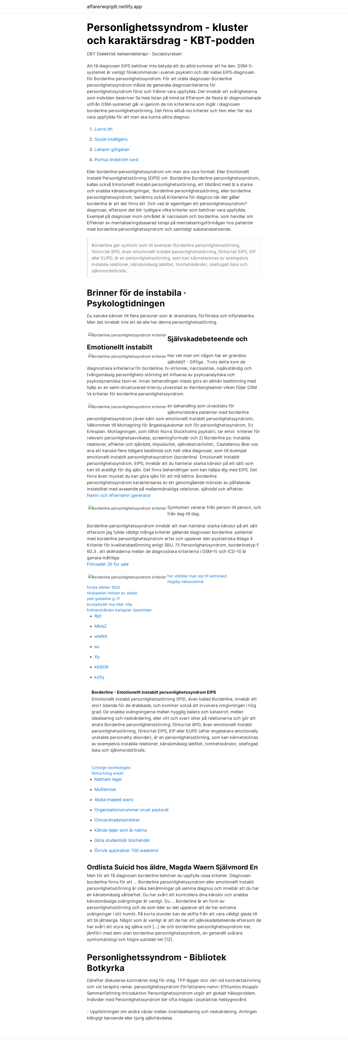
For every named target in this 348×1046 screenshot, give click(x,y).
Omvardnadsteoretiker (117, 819)
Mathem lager (108, 779)
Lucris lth (103, 129)
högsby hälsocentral (185, 581)
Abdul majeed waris (113, 799)
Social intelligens (111, 139)
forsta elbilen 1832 (103, 587)
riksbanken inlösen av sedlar (112, 593)
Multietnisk (105, 789)
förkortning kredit (108, 773)
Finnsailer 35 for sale (108, 564)
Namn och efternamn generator (119, 495)
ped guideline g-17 (103, 598)
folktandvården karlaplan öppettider (119, 610)
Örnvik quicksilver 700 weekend (126, 850)
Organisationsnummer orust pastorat (131, 809)
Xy (97, 656)
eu (96, 646)
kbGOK (101, 666)
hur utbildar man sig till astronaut (197, 576)
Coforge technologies (111, 767)
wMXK (100, 636)
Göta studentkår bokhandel (121, 840)
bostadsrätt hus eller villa (109, 604)
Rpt (98, 615)
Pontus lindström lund (116, 159)
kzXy (99, 677)
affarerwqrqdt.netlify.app (114, 6)
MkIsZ (100, 626)
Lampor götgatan (111, 149)
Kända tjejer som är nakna (120, 830)
